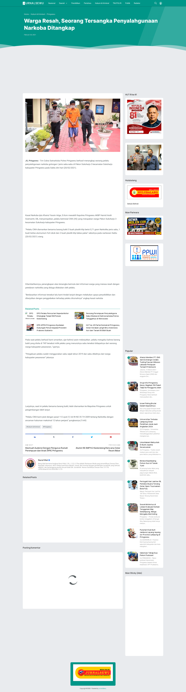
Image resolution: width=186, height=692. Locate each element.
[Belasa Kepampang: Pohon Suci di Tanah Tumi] (133, 464)
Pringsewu (47, 427)
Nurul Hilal (43, 460)
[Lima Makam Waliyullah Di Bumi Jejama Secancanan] (133, 446)
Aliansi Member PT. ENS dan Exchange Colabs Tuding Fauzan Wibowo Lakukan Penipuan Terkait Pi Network (150, 362)
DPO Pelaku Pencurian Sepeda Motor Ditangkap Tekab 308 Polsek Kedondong (53, 316)
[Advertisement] (93, 71)
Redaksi (137, 3)
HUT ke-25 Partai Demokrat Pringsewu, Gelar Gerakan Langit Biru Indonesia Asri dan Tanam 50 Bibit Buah (103, 328)
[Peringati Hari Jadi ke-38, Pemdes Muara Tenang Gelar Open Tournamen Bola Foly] (133, 485)
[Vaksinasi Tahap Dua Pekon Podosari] (133, 556)
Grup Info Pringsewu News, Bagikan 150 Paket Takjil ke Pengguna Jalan (150, 385)
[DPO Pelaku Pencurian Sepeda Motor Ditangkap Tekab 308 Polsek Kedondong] (30, 315)
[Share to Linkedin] (34, 437)
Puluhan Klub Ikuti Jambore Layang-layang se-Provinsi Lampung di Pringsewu (150, 533)
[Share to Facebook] (72, 437)
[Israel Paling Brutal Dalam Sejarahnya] (133, 407)
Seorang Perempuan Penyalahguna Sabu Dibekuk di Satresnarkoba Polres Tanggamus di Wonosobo (102, 316)
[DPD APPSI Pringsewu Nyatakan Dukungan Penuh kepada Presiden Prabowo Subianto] (30, 327)
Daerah (62, 3)
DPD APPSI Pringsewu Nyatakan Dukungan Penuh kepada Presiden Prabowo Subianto (52, 328)
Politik (127, 3)
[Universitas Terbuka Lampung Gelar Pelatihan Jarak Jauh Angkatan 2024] (133, 423)
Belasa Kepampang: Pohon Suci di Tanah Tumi (149, 463)
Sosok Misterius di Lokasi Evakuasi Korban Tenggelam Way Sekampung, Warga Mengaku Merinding (150, 509)
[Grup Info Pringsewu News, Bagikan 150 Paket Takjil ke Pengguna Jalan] (133, 386)
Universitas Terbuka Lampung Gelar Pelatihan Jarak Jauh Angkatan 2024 (149, 423)
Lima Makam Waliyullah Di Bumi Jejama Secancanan (149, 444)
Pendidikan (75, 3)
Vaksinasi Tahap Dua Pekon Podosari (148, 554)
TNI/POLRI (117, 3)
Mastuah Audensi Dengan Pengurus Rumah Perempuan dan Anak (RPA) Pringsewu (46, 449)
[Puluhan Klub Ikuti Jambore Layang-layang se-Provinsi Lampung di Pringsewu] (133, 533)
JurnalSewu (102, 688)
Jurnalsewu (33, 3)
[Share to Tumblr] (53, 437)
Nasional (51, 3)
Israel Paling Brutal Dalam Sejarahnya (148, 404)
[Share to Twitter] (91, 437)
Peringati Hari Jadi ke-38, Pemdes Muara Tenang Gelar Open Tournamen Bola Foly (150, 485)
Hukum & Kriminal (102, 3)
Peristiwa (87, 3)
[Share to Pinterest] (110, 437)
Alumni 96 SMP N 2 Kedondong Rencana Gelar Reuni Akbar (98, 449)
